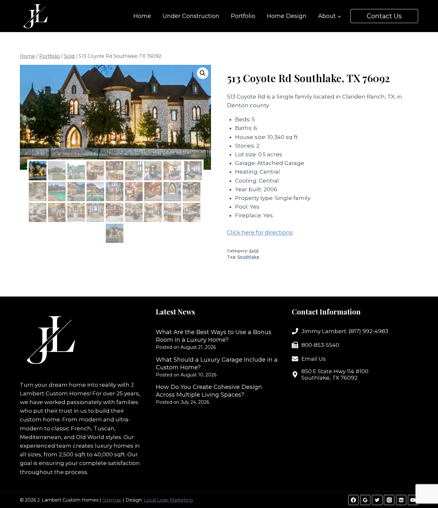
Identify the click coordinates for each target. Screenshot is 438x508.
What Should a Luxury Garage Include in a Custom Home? (217, 363)
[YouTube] (413, 500)
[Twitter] (377, 500)
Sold (253, 250)
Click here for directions (260, 232)
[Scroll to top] (421, 482)
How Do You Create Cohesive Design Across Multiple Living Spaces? (209, 390)
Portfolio (243, 16)
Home (142, 16)
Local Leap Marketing (168, 500)
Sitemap (112, 500)
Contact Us (384, 16)
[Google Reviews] (365, 500)
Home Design (287, 16)
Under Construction (191, 16)
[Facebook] (353, 500)
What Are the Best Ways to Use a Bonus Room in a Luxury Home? (213, 336)
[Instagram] (389, 500)
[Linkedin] (401, 500)
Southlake (248, 256)
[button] (202, 73)
